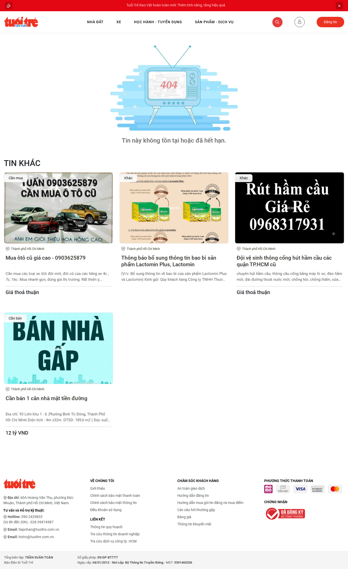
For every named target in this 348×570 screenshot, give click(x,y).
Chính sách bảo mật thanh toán (115, 495)
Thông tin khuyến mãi (194, 524)
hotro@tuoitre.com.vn (36, 537)
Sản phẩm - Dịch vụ (214, 22)
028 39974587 (41, 522)
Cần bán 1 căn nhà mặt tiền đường (46, 398)
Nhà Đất (95, 22)
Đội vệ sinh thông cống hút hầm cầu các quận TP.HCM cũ (284, 261)
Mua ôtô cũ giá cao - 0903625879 (46, 258)
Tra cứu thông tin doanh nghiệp (115, 534)
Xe (118, 22)
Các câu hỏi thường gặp (196, 510)
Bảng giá (184, 517)
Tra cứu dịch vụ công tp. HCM (113, 541)
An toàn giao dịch (191, 488)
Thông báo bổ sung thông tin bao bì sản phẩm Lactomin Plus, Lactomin (168, 261)
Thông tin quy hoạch (106, 527)
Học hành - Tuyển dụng (158, 22)
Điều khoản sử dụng (106, 510)
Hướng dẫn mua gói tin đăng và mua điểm (210, 503)
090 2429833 (32, 517)
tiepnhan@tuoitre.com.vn (39, 529)
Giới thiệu (97, 488)
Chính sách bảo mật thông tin (113, 503)
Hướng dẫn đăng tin (193, 495)
